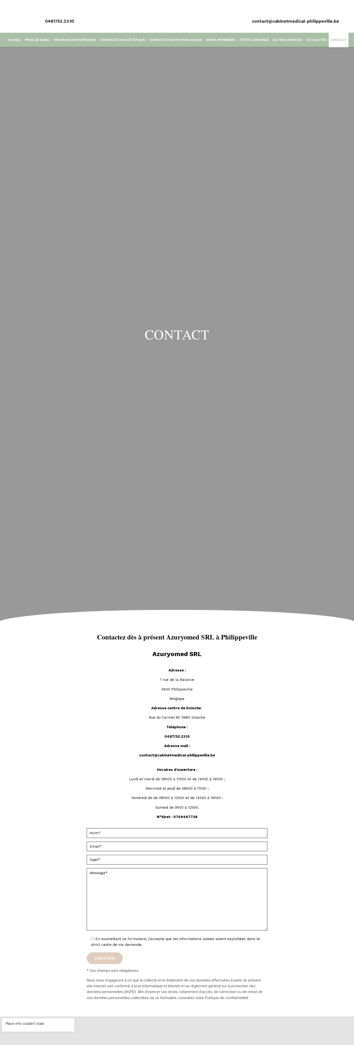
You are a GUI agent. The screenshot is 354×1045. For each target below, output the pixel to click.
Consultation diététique (122, 40)
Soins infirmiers (221, 40)
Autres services (287, 40)
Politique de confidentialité (226, 998)
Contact (339, 40)
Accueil (14, 40)
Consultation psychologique (175, 40)
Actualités (316, 40)
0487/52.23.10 (177, 736)
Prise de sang (37, 40)
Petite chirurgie (254, 40)
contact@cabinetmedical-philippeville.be (177, 755)
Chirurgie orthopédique (74, 40)
